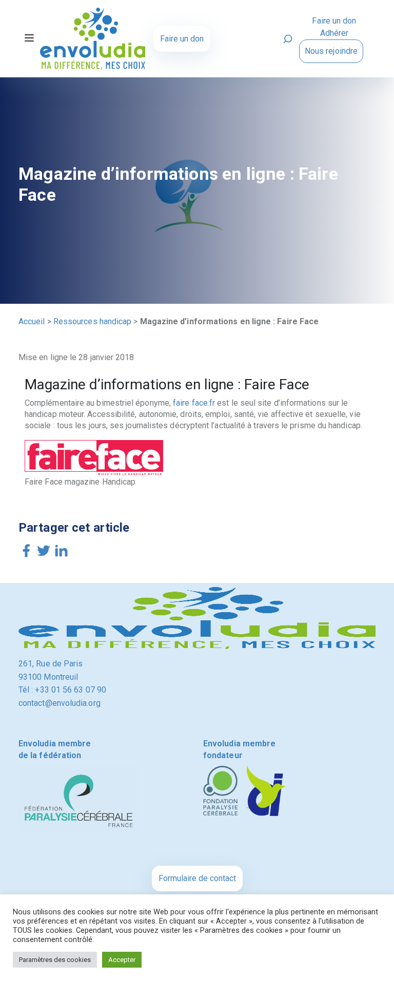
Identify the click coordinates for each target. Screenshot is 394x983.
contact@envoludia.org (59, 703)
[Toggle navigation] (29, 39)
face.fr (205, 403)
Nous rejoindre (331, 51)
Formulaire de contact (197, 878)
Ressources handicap (92, 321)
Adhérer (334, 33)
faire (180, 403)
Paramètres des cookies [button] (55, 960)
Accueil (31, 321)
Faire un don (182, 39)
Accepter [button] (121, 960)
